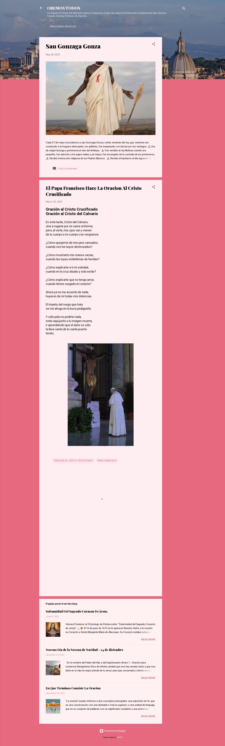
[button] (153, 44)
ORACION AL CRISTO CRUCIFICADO (73, 460)
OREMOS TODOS (63, 8)
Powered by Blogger (114, 730)
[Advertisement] (175, 86)
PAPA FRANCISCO (107, 460)
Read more (148, 639)
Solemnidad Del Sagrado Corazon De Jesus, (77, 611)
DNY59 (120, 737)
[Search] (184, 9)
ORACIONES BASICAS (63, 26)
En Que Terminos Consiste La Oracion (73, 688)
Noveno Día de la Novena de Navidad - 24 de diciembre (84, 650)
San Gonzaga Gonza (73, 46)
